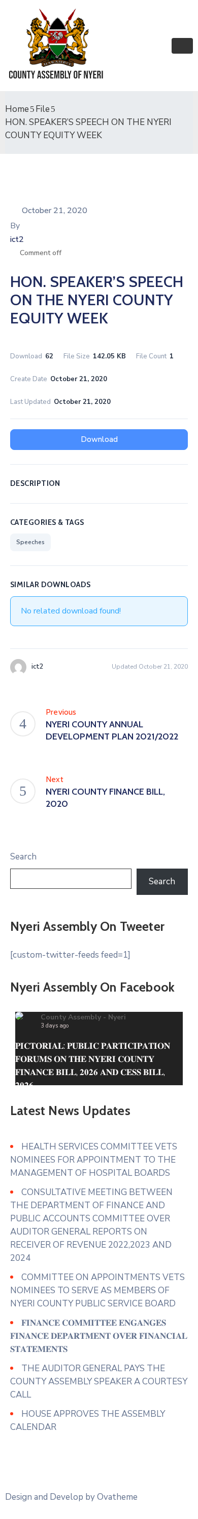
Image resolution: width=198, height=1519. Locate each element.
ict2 (17, 239)
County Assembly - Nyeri (83, 1017)
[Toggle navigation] (182, 46)
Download (99, 439)
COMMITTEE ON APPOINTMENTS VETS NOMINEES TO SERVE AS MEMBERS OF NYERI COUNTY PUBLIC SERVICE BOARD (97, 1290)
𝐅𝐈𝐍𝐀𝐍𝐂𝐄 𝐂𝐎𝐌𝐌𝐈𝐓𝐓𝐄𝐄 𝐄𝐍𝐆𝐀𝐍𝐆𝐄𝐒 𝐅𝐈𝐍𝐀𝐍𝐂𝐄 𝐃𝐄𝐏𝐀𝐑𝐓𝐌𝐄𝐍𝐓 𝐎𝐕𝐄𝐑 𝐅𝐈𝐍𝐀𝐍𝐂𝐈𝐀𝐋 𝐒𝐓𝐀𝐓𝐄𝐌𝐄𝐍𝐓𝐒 (98, 1336)
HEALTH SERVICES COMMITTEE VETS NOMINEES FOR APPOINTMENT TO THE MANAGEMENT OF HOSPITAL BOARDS (93, 1160)
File (43, 109)
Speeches (30, 542)
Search (23, 857)
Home (17, 109)
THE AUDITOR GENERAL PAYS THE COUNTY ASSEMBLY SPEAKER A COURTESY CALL (98, 1382)
